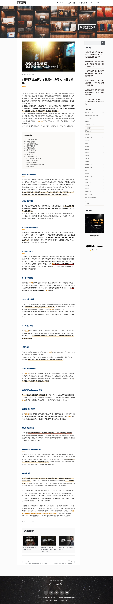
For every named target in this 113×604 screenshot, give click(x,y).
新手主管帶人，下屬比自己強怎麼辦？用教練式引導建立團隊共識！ (94, 83)
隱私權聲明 (64, 600)
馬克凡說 (71, 3)
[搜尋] (103, 43)
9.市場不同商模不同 (31, 156)
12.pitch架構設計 (31, 162)
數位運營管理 (88, 167)
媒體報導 (87, 152)
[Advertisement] (94, 281)
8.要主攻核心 (29, 154)
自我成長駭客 (88, 182)
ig (85, 201)
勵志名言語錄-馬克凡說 (90, 198)
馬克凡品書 (83, 3)
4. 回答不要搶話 (30, 146)
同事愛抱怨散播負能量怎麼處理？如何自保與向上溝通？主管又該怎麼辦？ (94, 54)
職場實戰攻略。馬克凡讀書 (91, 115)
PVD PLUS (71, 597)
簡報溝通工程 (88, 176)
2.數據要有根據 (30, 142)
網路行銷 (87, 179)
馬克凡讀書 (88, 134)
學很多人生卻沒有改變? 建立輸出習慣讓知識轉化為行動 (94, 101)
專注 (53, 264)
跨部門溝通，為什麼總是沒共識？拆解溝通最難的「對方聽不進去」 (94, 64)
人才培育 (87, 140)
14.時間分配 (30, 166)
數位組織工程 (88, 164)
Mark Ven (60, 3)
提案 (23, 400)
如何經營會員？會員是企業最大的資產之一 (30, 548)
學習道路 (87, 155)
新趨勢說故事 (88, 131)
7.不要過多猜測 (30, 152)
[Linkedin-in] (56, 592)
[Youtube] (67, 592)
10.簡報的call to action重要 (34, 158)
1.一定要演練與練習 (31, 140)
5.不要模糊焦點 (30, 148)
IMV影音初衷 (88, 128)
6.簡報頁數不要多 (30, 150)
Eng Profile (95, 3)
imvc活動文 (88, 119)
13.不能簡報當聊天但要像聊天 (35, 164)
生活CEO (87, 173)
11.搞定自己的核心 (32, 160)
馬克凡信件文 (88, 194)
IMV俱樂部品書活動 (90, 125)
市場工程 (87, 158)
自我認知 (87, 185)
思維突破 (87, 161)
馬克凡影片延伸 (89, 112)
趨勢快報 (87, 122)
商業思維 (87, 146)
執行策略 (87, 149)
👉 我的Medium (94, 250)
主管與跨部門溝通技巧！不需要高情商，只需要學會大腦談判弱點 (94, 73)
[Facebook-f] (46, 592)
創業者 (31, 283)
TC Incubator (39, 121)
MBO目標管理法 (94, 236)
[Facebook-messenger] (62, 592)
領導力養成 (88, 191)
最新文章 (87, 170)
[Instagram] (51, 592)
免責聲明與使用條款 (52, 600)
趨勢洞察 (87, 188)
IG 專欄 (87, 204)
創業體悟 (87, 143)
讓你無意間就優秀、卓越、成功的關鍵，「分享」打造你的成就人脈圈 (48, 549)
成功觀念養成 (88, 137)
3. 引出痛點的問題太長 (32, 144)
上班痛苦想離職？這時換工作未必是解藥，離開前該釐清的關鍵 (94, 92)
